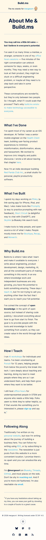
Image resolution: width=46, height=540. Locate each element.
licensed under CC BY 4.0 (33, 515)
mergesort (29, 9)
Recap (37, 233)
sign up (27, 408)
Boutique (28, 233)
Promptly (35, 206)
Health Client (33, 138)
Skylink (7, 220)
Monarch (12, 237)
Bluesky (27, 470)
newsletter (13, 449)
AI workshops (15, 356)
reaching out (25, 477)
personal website (12, 435)
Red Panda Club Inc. (14, 172)
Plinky (35, 199)
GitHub (7, 473)
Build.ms (23, 3)
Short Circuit (21, 213)
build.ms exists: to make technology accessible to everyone (21, 107)
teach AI (8, 292)
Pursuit (7, 363)
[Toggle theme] (23, 521)
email (20, 484)
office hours (20, 391)
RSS (19, 446)
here (19, 162)
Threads (36, 470)
